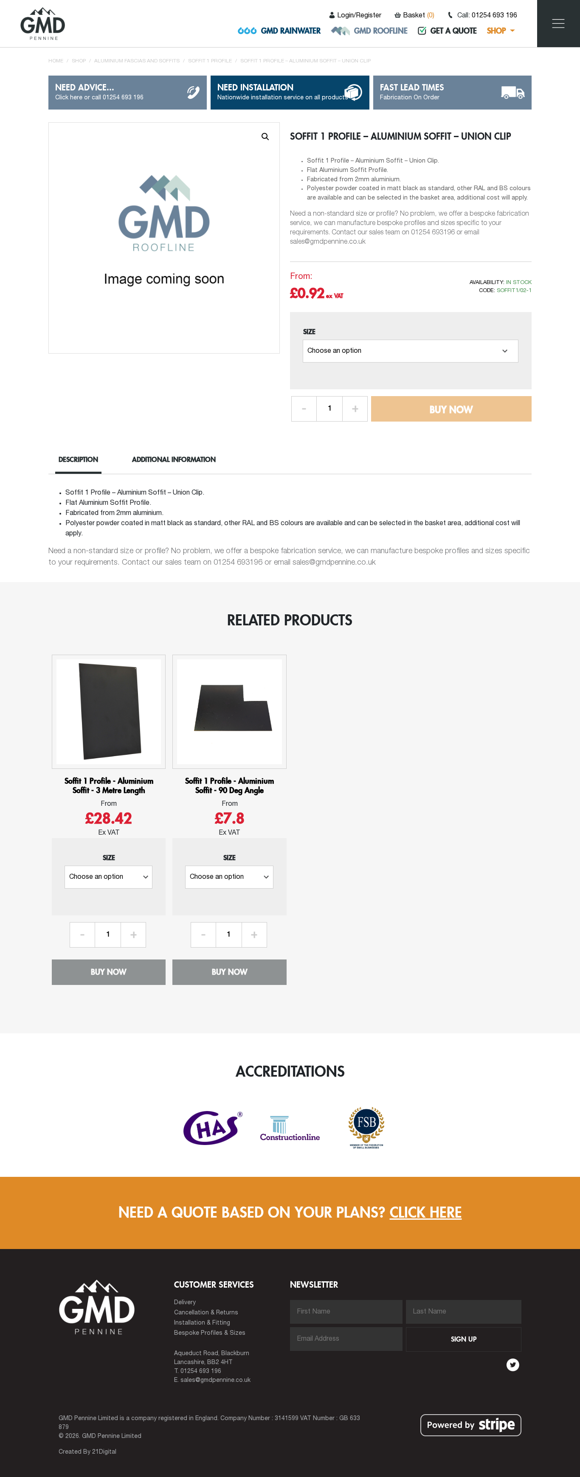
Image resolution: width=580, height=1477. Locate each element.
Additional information (174, 459)
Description (78, 459)
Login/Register (359, 16)
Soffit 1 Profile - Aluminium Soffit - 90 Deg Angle (229, 785)
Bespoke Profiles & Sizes (209, 1333)
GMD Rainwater (291, 31)
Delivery (185, 1302)
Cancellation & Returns (206, 1313)
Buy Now (451, 410)
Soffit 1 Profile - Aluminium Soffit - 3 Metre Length (109, 785)
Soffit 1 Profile (210, 61)
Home (55, 61)
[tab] (85, 461)
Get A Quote (454, 31)
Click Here (426, 1212)
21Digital (104, 1452)
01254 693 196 (494, 16)
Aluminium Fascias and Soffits (137, 61)
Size (309, 331)
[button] (265, 136)
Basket (418, 16)
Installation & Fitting (202, 1323)
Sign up (463, 1339)
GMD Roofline (381, 31)
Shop (496, 31)
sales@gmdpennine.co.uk (215, 1380)
